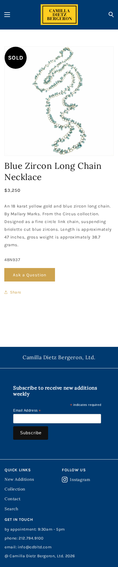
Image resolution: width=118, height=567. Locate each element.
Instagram (80, 479)
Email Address (27, 410)
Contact (12, 498)
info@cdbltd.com (35, 547)
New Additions (19, 479)
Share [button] (15, 292)
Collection (15, 489)
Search (11, 508)
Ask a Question (29, 274)
